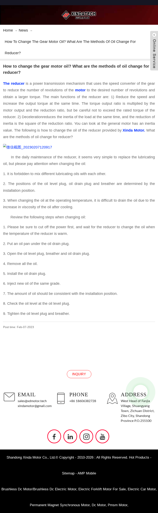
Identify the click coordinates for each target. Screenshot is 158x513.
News (23, 30)
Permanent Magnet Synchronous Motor (60, 505)
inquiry (79, 374)
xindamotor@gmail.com (35, 406)
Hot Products (139, 457)
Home (8, 30)
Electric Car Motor (142, 489)
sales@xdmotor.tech (32, 401)
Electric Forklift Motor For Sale (102, 489)
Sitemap (68, 473)
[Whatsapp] (140, 392)
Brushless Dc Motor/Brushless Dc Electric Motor (38, 489)
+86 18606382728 (82, 401)
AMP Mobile (87, 473)
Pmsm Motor (117, 505)
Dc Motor (99, 505)
